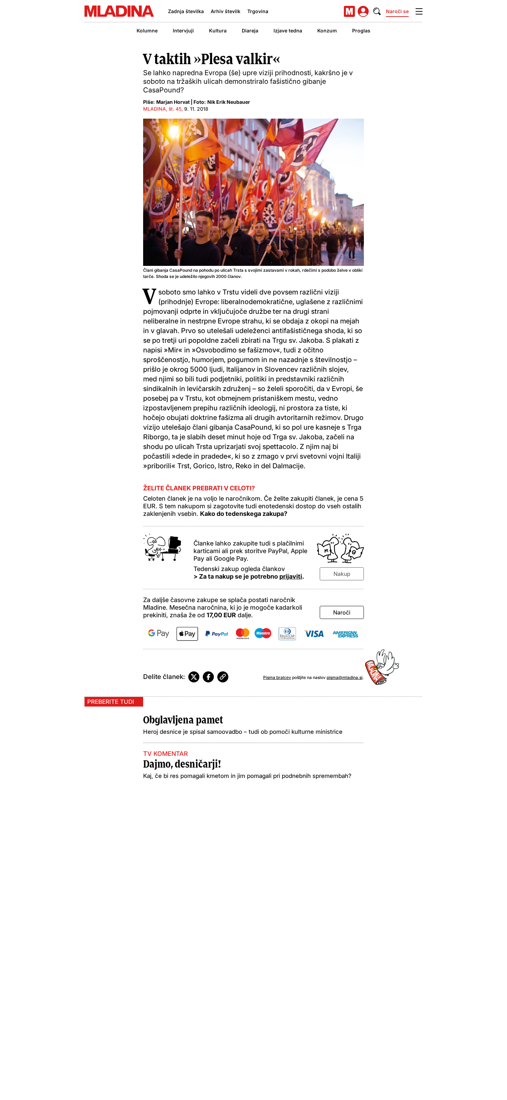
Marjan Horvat (173, 102)
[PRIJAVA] (363, 11)
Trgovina (257, 11)
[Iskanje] (376, 11)
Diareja (250, 30)
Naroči (341, 612)
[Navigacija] (419, 11)
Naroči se (397, 11)
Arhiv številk (225, 11)
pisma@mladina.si (344, 677)
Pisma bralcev (277, 677)
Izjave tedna (288, 30)
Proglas (361, 30)
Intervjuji (183, 30)
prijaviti (290, 576)
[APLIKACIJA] (349, 11)
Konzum (327, 30)
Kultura (218, 30)
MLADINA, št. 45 (162, 109)
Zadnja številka (186, 11)
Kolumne (147, 30)
